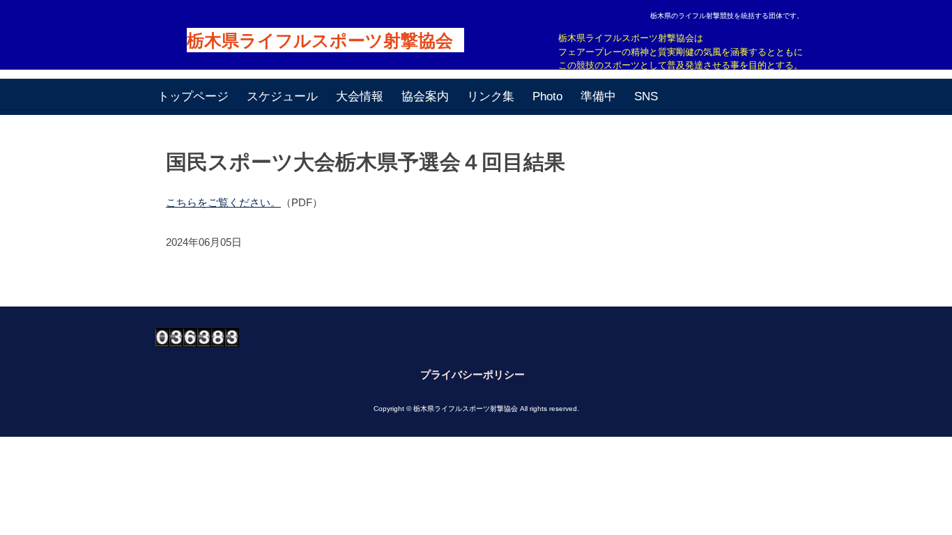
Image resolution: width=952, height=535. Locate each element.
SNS (646, 96)
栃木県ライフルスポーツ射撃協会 (320, 40)
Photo (547, 96)
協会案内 (425, 96)
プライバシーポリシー (472, 374)
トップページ (193, 96)
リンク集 (490, 96)
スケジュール (282, 96)
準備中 (598, 96)
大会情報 (359, 96)
